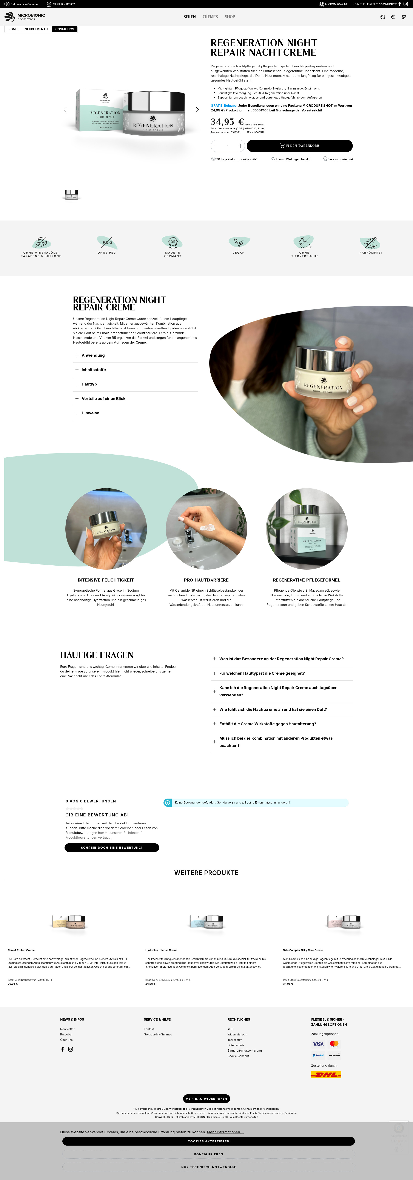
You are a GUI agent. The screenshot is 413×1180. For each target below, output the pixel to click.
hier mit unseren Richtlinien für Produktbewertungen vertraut (105, 835)
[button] (197, 109)
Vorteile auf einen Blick (103, 398)
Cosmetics (64, 29)
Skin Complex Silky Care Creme (303, 950)
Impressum (235, 1040)
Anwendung (93, 355)
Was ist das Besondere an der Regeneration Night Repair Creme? (281, 659)
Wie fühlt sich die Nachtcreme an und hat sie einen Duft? (273, 709)
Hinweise (90, 413)
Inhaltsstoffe (94, 369)
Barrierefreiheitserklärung (245, 1050)
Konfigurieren (208, 1154)
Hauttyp (89, 384)
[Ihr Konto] (393, 16)
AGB (230, 1029)
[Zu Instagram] (406, 4)
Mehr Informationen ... (225, 1132)
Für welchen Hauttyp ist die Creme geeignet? (262, 673)
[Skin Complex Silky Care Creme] (344, 920)
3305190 (260, 110)
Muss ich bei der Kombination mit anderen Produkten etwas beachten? (276, 742)
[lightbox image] (131, 109)
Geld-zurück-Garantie (158, 1034)
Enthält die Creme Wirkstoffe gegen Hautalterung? (267, 724)
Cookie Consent (238, 1056)
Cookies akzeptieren (209, 1141)
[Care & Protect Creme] (69, 920)
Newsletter (67, 1029)
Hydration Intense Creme (161, 950)
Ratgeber (66, 1034)
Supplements (36, 29)
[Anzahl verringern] (215, 146)
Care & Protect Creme (21, 950)
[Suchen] (383, 16)
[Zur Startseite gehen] (24, 17)
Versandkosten (197, 1109)
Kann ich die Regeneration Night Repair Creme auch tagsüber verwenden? (278, 691)
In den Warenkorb (302, 146)
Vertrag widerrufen (206, 1099)
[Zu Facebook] (400, 4)
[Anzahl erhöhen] (240, 146)
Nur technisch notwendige (208, 1167)
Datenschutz (236, 1045)
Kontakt (149, 1029)
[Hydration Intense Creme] (206, 920)
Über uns (66, 1040)
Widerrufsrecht (237, 1034)
